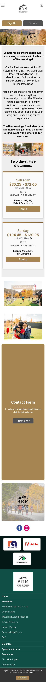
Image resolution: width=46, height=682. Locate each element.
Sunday (23, 231)
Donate (33, 23)
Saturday (23, 180)
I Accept (22, 677)
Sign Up (11, 23)
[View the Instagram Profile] (27, 528)
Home (5, 596)
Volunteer (7, 644)
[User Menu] (41, 5)
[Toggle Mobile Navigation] (2, 5)
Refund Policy (8, 664)
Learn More (28, 673)
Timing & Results (10, 622)
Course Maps (8, 611)
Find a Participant (10, 659)
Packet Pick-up (9, 627)
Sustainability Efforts (12, 632)
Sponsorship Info (11, 649)
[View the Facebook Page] (19, 528)
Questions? (23, 420)
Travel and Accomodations (15, 617)
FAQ (4, 637)
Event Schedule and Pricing (15, 606)
